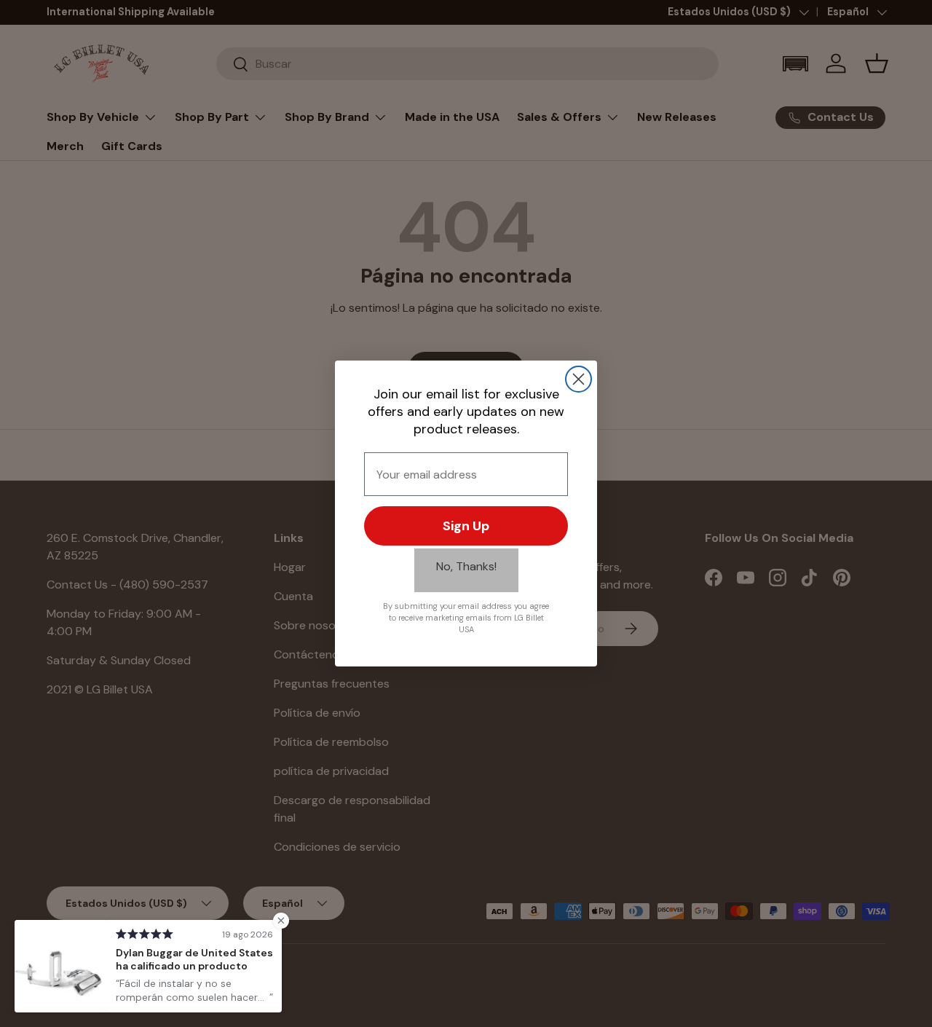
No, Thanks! (466, 566)
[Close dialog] (578, 379)
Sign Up (466, 526)
